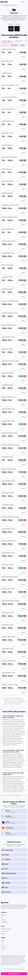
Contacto (3, 933)
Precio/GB (14, 45)
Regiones (3, 915)
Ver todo (14, 21)
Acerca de (3, 919)
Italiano (2, 949)
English (2, 940)
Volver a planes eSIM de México (8, 5)
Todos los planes (7, 41)
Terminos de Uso (5, 931)
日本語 (2, 942)
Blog (2, 917)
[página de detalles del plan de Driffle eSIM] (17, 28)
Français (3, 945)
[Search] (20, 2)
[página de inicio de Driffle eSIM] (11, 28)
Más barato (5, 45)
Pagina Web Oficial (13, 973)
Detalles (23, 57)
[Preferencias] (23, 2)
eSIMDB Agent (4, 922)
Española (3, 947)
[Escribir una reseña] (26, 2)
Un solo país (19, 41)
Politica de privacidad (6, 929)
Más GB (22, 45)
